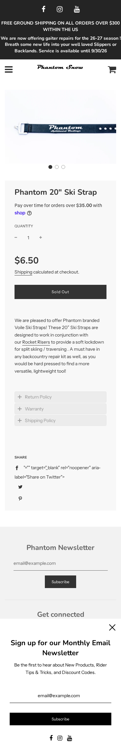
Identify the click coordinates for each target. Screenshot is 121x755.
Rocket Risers (36, 342)
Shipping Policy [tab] (40, 420)
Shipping (23, 272)
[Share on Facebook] (19, 467)
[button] (50, 167)
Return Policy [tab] (38, 397)
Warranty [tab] (34, 409)
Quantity (24, 226)
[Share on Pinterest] (20, 498)
